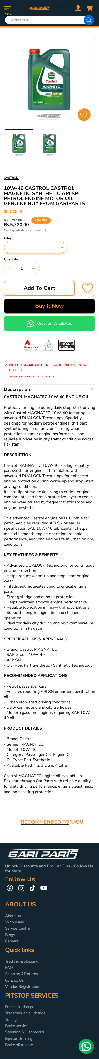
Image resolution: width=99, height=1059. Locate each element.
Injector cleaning (18, 1038)
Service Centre (17, 928)
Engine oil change (20, 1007)
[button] (7, 8)
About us (13, 916)
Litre (7, 238)
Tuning (10, 1019)
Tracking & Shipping (21, 961)
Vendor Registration (22, 986)
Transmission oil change (25, 1013)
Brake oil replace (19, 1045)
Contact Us (14, 980)
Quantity (11, 259)
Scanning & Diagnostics (24, 1032)
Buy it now (49, 306)
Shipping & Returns (21, 974)
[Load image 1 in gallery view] (19, 143)
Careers (12, 941)
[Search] (89, 20)
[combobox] (49, 20)
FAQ (9, 967)
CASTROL (11, 178)
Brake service (16, 1026)
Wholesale (14, 922)
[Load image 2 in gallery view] (49, 143)
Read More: (66, 792)
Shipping (9, 230)
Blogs (10, 935)
